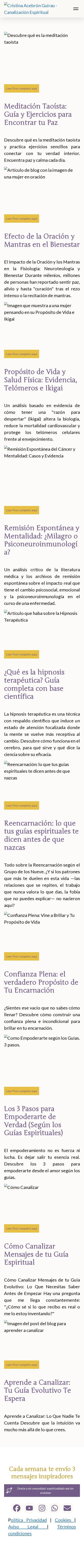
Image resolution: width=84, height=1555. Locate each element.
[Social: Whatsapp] (54, 1508)
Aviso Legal (27, 1526)
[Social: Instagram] (42, 1508)
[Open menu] (76, 9)
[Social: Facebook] (16, 1508)
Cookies (64, 1520)
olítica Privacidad (29, 1520)
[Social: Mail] (67, 1508)
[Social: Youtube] (29, 1508)
